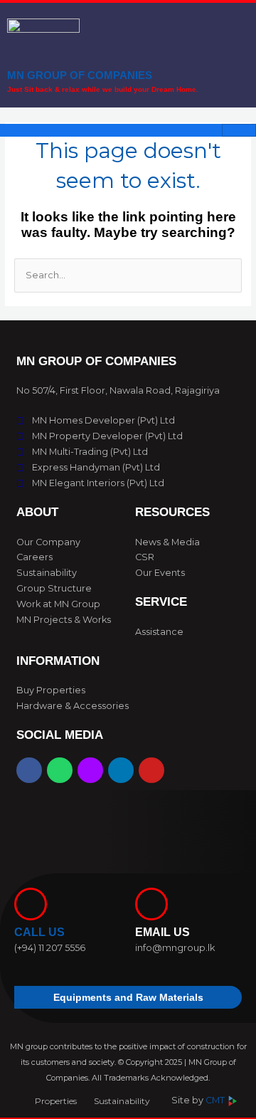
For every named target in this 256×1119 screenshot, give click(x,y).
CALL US (39, 932)
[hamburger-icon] (239, 130)
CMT (216, 1100)
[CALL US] (30, 904)
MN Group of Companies (79, 75)
